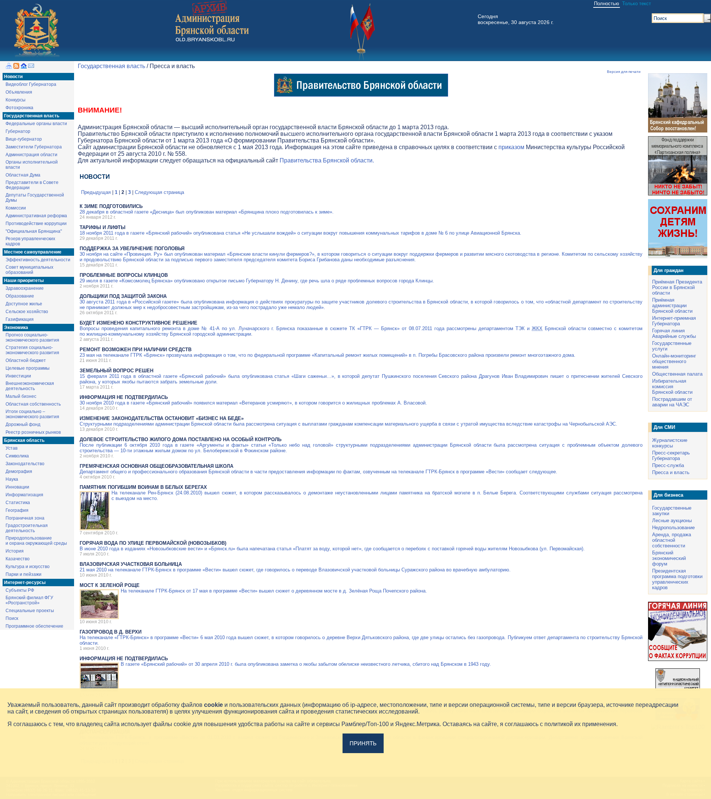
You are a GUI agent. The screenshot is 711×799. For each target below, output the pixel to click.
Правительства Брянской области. (327, 160)
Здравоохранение (25, 288)
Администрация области (31, 154)
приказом (511, 147)
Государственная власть (31, 115)
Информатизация (24, 494)
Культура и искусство (28, 566)
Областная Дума (23, 175)
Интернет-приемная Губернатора (674, 320)
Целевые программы (28, 368)
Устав (11, 448)
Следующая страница (159, 192)
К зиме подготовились (111, 206)
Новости (13, 76)
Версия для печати (624, 72)
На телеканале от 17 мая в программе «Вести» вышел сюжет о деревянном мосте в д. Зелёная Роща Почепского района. (274, 591)
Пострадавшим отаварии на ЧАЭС (672, 401)
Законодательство (25, 463)
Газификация (20, 319)
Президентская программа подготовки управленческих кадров (677, 579)
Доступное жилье (24, 303)
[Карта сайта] (9, 67)
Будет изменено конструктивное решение (138, 323)
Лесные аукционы (672, 520)
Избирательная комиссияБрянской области (672, 386)
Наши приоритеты (24, 280)
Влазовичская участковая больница (131, 564)
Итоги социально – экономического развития (32, 414)
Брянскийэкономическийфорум (669, 558)
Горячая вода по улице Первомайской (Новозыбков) (153, 543)
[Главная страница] (24, 67)
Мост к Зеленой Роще (110, 585)
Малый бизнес (21, 396)
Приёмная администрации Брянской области (672, 305)
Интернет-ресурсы (25, 582)
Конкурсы (16, 100)
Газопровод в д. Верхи (110, 632)
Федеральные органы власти (36, 123)
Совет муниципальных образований (29, 270)
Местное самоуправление (32, 252)
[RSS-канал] (16, 67)
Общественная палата (677, 374)
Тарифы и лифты (103, 227)
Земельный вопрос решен (116, 370)
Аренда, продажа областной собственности (671, 540)
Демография (19, 471)
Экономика (16, 327)
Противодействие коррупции (36, 223)
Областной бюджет (26, 360)
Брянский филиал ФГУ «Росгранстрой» (29, 600)
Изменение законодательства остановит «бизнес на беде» (162, 418)
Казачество (18, 558)
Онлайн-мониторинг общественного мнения (674, 361)
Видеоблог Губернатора (31, 84)
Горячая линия (668, 330)
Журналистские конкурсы (669, 443)
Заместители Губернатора (34, 147)
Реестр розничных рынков (33, 432)
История (15, 551)
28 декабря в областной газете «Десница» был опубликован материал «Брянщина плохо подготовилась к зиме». (207, 212)
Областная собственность (33, 404)
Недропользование (673, 527)
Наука (12, 479)
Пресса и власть (671, 472)
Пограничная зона (25, 518)
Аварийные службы (674, 336)
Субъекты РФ (20, 590)
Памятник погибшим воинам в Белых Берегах (143, 487)
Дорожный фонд (23, 424)
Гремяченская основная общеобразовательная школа (156, 466)
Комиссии (16, 208)
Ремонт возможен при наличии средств (135, 349)
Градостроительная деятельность (27, 528)
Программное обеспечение (34, 626)
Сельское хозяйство (27, 311)
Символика (17, 456)
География (17, 510)
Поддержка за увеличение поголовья (132, 248)
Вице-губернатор (24, 139)
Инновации (17, 487)
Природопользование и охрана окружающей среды (36, 541)
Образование (20, 296)
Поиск (12, 618)
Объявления (19, 92)
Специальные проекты (30, 610)
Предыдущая (96, 192)
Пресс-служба (668, 465)
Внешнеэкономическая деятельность (30, 386)
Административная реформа (36, 215)
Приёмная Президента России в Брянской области (677, 287)
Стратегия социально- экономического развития (32, 350)
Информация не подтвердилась (124, 397)
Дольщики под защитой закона (123, 296)
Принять (363, 743)
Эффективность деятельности (38, 259)
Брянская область (24, 440)
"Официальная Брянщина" (34, 231)
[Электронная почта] (31, 67)
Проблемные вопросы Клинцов (124, 275)
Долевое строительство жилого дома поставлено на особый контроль (180, 439)
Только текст (636, 3)
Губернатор (18, 131)
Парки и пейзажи (23, 574)
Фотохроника (19, 107)
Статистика (18, 502)
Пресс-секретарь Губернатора (671, 455)
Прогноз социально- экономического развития (32, 337)
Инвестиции (18, 376)
